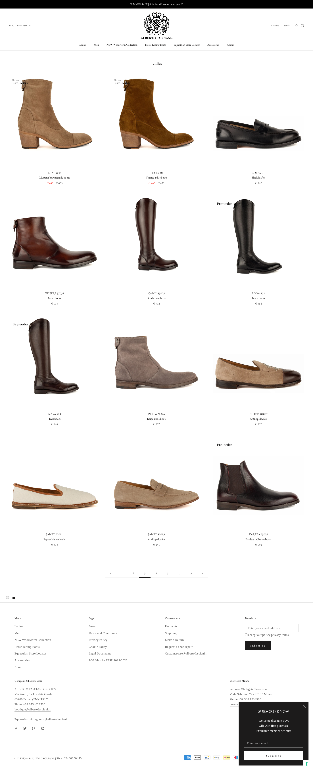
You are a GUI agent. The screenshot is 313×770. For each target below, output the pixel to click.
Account (275, 25)
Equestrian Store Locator (187, 45)
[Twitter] (24, 728)
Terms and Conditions (103, 633)
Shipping (171, 633)
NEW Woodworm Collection (122, 45)
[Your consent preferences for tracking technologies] (306, 763)
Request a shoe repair (179, 647)
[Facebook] (16, 728)
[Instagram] (33, 728)
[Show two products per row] (7, 597)
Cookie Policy (98, 647)
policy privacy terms (275, 635)
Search (287, 25)
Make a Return (174, 640)
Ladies (82, 45)
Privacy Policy (98, 640)
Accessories (213, 45)
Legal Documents (100, 653)
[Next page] (202, 573)
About (230, 45)
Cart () (299, 25)
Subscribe (273, 755)
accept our (268, 635)
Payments (171, 626)
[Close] (304, 706)
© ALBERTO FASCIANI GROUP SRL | (35, 758)
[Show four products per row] (13, 597)
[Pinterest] (42, 728)
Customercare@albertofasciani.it (186, 653)
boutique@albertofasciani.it (32, 709)
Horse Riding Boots (155, 45)
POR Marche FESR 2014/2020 (108, 660)
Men (96, 45)
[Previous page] (110, 573)
